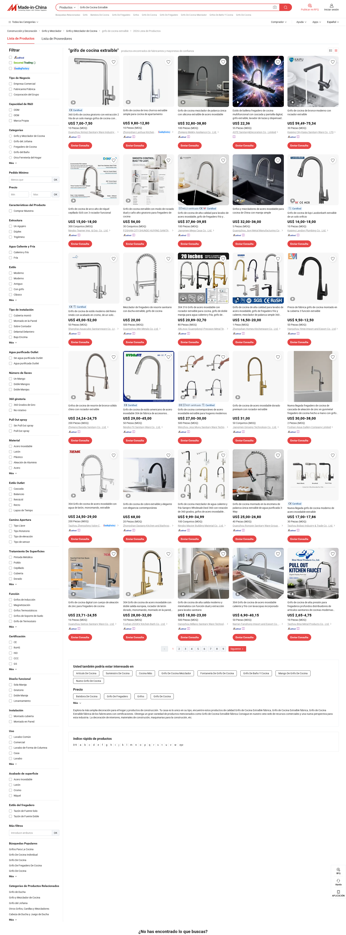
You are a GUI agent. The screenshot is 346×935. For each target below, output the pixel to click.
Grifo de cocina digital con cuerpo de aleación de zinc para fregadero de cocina (93, 604)
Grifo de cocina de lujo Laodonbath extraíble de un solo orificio (311, 214)
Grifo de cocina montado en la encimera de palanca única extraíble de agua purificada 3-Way (258, 507)
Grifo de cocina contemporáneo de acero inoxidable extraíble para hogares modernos (202, 411)
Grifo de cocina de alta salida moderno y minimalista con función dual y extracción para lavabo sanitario (201, 606)
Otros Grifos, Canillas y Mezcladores (29, 908)
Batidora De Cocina (99, 14)
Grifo (85, 14)
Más (75, 702)
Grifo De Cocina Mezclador (194, 14)
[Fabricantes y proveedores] (26, 7)
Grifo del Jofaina (18, 903)
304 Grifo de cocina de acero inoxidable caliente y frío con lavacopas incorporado (255, 604)
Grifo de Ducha (17, 892)
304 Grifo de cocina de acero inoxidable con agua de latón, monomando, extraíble (92, 505)
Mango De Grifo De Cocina (293, 673)
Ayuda (300, 22)
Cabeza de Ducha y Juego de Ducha (29, 914)
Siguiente (235, 648)
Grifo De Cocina (149, 14)
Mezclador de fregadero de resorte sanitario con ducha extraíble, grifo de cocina (147, 309)
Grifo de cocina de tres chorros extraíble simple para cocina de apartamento (145, 112)
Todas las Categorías (24, 22)
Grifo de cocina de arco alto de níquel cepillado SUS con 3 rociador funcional (89, 210)
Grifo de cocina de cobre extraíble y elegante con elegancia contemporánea (147, 505)
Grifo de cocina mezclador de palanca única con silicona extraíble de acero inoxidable (202, 112)
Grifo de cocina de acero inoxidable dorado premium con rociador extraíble (256, 407)
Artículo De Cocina (86, 673)
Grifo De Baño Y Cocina (256, 673)
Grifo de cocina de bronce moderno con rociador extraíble (309, 112)
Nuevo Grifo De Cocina (88, 681)
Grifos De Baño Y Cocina (221, 14)
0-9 (75, 744)
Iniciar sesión (331, 9)
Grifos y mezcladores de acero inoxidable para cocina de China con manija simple (258, 210)
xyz (181, 744)
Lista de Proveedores (57, 38)
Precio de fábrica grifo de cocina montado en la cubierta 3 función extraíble (312, 309)
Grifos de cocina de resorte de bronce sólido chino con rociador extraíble (92, 407)
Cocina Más (145, 673)
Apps (315, 22)
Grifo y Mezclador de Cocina (24, 897)
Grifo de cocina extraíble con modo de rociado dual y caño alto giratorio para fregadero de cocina (148, 212)
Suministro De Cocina (118, 673)
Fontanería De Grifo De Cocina (217, 673)
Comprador (277, 22)
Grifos (136, 14)
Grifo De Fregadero (121, 14)
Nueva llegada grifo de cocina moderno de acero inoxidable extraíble (310, 509)
